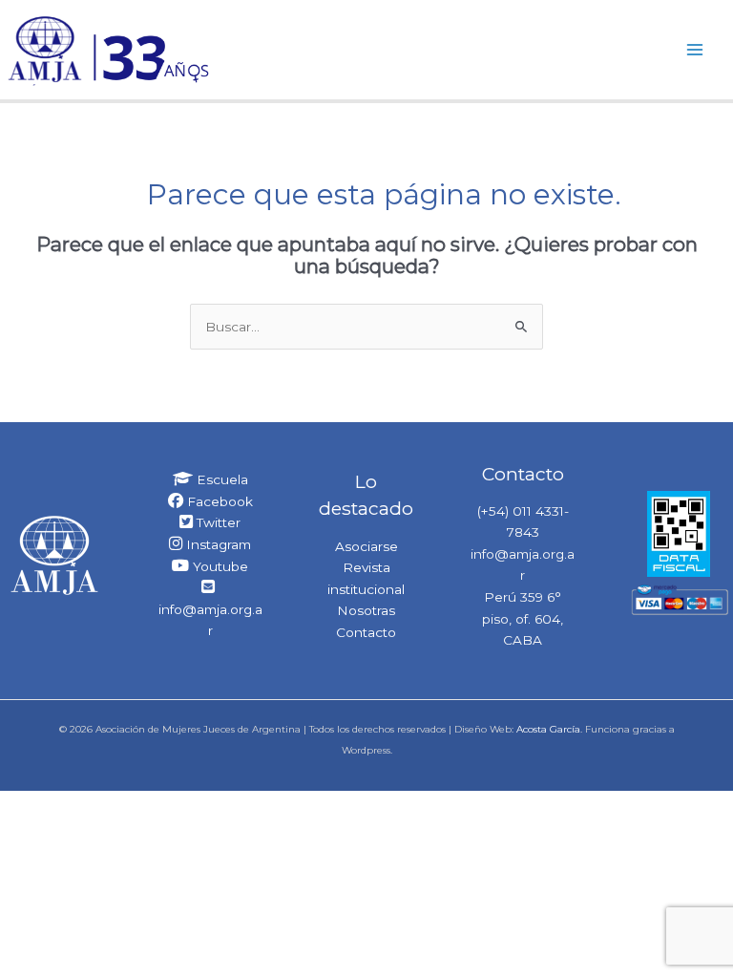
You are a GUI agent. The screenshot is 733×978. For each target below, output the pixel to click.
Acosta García (548, 729)
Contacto (366, 632)
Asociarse (366, 546)
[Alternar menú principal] (695, 49)
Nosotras (366, 610)
